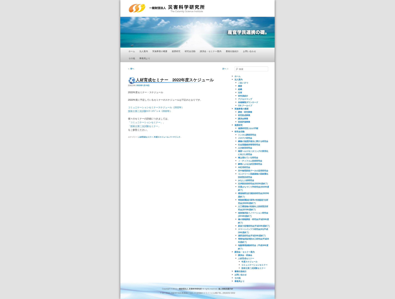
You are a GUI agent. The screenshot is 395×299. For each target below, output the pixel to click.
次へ (225, 68)
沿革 (240, 92)
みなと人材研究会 (246, 180)
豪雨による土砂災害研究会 (250, 163)
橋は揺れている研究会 (248, 157)
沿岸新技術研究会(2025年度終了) (253, 183)
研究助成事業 (244, 115)
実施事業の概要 (159, 51)
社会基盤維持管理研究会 (249, 144)
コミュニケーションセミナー (254, 264)
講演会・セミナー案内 (210, 51)
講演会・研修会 (245, 255)
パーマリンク (174, 136)
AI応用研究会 (244, 167)
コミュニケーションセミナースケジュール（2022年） (156, 107)
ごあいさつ (243, 82)
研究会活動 (190, 51)
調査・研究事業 (245, 111)
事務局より (144, 58)
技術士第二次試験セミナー (253, 268)
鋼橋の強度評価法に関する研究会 (253, 141)
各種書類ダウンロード (248, 102)
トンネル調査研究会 (247, 134)
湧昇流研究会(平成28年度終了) (252, 235)
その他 (132, 58)
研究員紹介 (243, 95)
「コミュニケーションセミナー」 (145, 122)
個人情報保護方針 (225, 288)
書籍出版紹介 (232, 51)
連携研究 (176, 51)
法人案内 (143, 51)
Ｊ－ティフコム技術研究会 (250, 160)
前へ (131, 68)
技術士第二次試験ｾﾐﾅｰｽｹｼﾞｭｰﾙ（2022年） (150, 111)
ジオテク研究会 (245, 137)
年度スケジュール (161, 136)
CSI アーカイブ (245, 105)
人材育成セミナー (145, 136)
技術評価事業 (244, 121)
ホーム (132, 51)
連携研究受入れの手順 (248, 128)
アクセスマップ (245, 98)
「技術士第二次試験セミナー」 (144, 126)
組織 (240, 89)
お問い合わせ (249, 51)
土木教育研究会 (245, 147)
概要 (240, 85)
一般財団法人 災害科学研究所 (158, 12)
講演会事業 (243, 118)
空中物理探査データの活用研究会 (253, 170)
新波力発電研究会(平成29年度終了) (254, 225)
